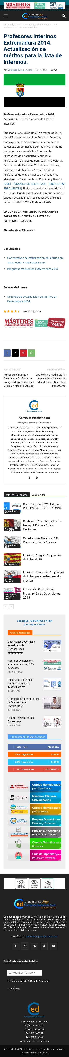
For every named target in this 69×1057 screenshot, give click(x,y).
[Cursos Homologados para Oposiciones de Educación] (34, 5)
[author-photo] (34, 412)
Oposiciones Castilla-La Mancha (10, 596)
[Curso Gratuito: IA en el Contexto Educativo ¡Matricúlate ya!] (52, 684)
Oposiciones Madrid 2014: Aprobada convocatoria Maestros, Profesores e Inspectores (50, 380)
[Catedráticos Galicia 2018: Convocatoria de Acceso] (12, 542)
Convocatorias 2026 (11, 512)
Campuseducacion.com (20, 69)
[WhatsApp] (31, 353)
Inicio (6, 24)
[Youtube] (53, 946)
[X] (15, 353)
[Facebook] (7, 353)
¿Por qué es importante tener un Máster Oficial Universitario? (24, 702)
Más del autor (38, 494)
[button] (6, 16)
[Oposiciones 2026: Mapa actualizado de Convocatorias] (52, 646)
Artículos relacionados (16, 494)
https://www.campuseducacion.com (34, 422)
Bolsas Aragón (11, 564)
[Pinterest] (23, 353)
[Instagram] (24, 946)
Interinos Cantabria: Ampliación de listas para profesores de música (44, 576)
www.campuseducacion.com (34, 1041)
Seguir (55, 754)
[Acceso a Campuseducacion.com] (35, 1017)
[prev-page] (6, 606)
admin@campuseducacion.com (41, 936)
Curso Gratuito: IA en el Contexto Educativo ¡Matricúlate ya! (20, 683)
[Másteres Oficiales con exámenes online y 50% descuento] (52, 665)
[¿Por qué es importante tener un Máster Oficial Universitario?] (52, 703)
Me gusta (53, 747)
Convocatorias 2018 (11, 546)
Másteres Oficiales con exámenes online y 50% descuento (21, 664)
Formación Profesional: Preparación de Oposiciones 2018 (41, 593)
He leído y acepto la (28, 981)
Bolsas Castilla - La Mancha (12, 529)
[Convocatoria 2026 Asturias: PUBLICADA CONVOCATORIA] (12, 508)
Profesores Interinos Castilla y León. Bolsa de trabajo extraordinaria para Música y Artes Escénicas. (19, 380)
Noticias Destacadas (20, 632)
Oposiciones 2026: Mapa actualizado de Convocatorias (21, 645)
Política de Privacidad (38, 981)
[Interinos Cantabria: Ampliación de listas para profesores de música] (12, 576)
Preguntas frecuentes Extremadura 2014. (33, 269)
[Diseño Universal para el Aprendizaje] (52, 722)
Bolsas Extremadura (28, 27)
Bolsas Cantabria (9, 580)
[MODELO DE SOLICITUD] (30, 183)
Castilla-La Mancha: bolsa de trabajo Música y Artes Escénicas (42, 525)
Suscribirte (52, 769)
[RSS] (34, 946)
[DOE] (7, 183)
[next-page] (11, 606)
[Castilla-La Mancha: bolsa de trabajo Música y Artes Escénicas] (12, 525)
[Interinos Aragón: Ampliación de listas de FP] (12, 559)
